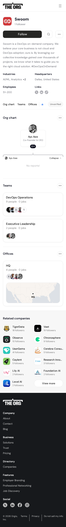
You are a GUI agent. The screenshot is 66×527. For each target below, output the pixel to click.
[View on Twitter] (36, 92)
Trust (6, 447)
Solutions (8, 442)
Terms (24, 516)
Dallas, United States (47, 79)
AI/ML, (6, 79)
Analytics (16, 79)
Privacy (35, 516)
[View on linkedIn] (41, 92)
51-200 (7, 92)
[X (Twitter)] (5, 505)
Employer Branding (14, 480)
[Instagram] (27, 505)
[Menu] (60, 6)
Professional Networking (17, 485)
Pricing (7, 453)
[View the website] (46, 92)
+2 (24, 79)
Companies (9, 466)
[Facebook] (20, 505)
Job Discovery (11, 491)
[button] (33, 138)
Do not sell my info (53, 516)
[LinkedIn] (12, 505)
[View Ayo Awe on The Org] (33, 128)
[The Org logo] (13, 402)
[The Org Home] (13, 6)
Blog (5, 429)
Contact (7, 423)
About (6, 418)
